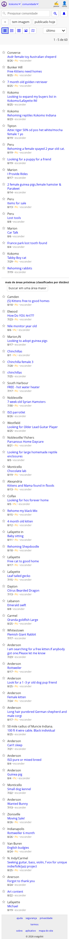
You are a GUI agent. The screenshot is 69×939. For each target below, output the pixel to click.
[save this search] (64, 13)
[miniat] (11, 30)
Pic (16, 60)
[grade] (18, 30)
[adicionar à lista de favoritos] (4, 52)
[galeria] (25, 30)
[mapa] (32, 30)
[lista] (4, 30)
